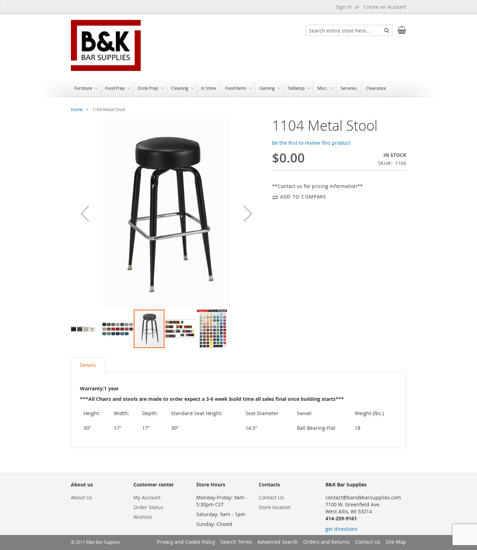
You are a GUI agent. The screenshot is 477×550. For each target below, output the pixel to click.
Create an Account (384, 6)
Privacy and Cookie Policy (186, 541)
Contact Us (271, 497)
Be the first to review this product (311, 142)
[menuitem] (85, 88)
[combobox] (349, 30)
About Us (81, 497)
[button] (85, 213)
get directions (341, 529)
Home (77, 109)
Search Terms (236, 541)
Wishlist (142, 517)
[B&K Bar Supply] (106, 45)
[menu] (238, 89)
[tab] (88, 365)
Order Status (148, 507)
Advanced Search (277, 541)
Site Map (396, 541)
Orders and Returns (326, 541)
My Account (147, 497)
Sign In (344, 6)
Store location (275, 507)
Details (88, 365)
